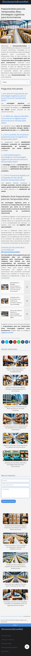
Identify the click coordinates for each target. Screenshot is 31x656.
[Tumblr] (22, 342)
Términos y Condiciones (7, 639)
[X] (11, 342)
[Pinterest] (15, 342)
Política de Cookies (6, 643)
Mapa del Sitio (5, 651)
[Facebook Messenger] (7, 342)
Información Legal (6, 635)
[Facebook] (3, 342)
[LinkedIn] (26, 342)
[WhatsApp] (18, 342)
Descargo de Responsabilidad (9, 647)
